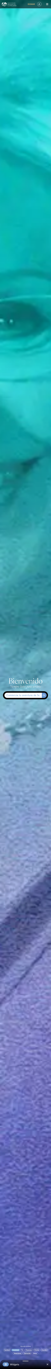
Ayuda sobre (25, 1346)
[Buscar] (44, 695)
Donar (31, 4)
